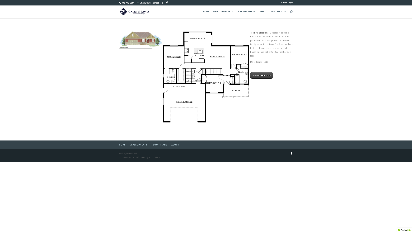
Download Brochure (262, 75)
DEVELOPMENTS (221, 11)
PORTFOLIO (277, 11)
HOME (206, 11)
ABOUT (263, 11)
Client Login (287, 3)
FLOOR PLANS (245, 11)
